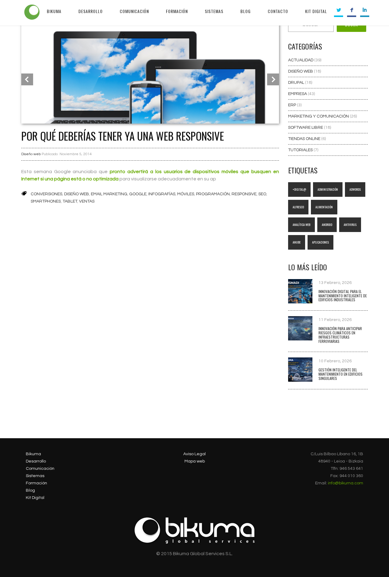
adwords (355, 189)
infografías (161, 194)
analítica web (301, 224)
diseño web (76, 194)
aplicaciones (320, 242)
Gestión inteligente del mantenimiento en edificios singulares (340, 374)
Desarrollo (36, 461)
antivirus (350, 224)
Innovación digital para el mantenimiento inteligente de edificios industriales (342, 295)
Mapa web (194, 461)
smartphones (46, 201)
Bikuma (54, 11)
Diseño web (31, 154)
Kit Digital (316, 11)
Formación (36, 483)
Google (137, 194)
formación (177, 11)
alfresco (298, 207)
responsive (244, 194)
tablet (70, 201)
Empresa (298, 94)
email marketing (109, 194)
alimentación (324, 207)
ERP (292, 105)
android (327, 224)
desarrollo (90, 11)
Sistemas (35, 476)
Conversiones (46, 194)
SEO (262, 194)
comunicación (134, 11)
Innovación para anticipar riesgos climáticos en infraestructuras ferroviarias (340, 334)
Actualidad (301, 60)
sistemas (214, 11)
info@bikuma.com (345, 483)
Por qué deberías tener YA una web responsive (122, 136)
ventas (87, 201)
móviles (185, 194)
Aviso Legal (194, 454)
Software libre (306, 127)
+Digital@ (299, 189)
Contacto (278, 11)
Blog (30, 490)
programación (213, 194)
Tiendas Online (304, 139)
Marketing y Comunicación (319, 116)
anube (297, 242)
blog (245, 11)
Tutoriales (301, 150)
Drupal (296, 82)
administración (328, 189)
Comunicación (40, 468)
